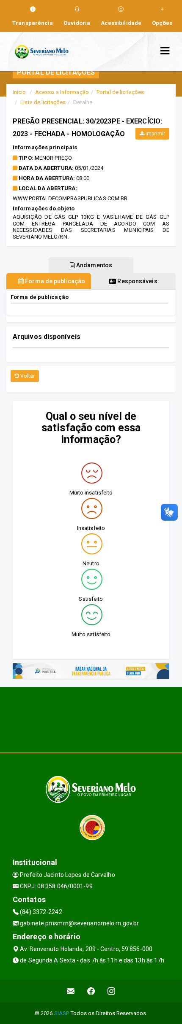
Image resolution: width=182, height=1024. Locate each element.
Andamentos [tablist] (93, 265)
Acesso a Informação (62, 92)
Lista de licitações (43, 102)
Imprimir (154, 134)
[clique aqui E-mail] (70, 991)
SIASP (61, 1013)
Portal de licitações (120, 92)
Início (19, 92)
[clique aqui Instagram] (111, 991)
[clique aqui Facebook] (91, 991)
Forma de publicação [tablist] (54, 281)
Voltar (27, 376)
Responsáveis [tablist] (136, 281)
